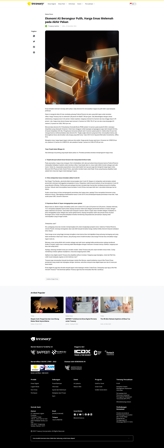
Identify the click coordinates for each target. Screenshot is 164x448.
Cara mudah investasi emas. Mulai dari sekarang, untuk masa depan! (54, 438)
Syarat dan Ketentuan (59, 390)
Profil (118, 383)
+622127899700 (57, 420)
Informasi (72, 4)
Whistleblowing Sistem (123, 402)
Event (79, 4)
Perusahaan (89, 4)
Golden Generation (101, 390)
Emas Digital (52, 4)
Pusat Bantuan (57, 383)
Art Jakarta (77, 383)
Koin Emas (34, 390)
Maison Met (77, 387)
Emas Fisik (61, 4)
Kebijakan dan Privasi (59, 393)
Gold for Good (99, 383)
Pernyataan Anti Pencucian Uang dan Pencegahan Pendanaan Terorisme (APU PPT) (124, 396)
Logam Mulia (35, 387)
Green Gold (98, 387)
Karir (53, 396)
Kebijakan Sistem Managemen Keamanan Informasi (124, 388)
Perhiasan (34, 393)
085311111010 (128, 422)
